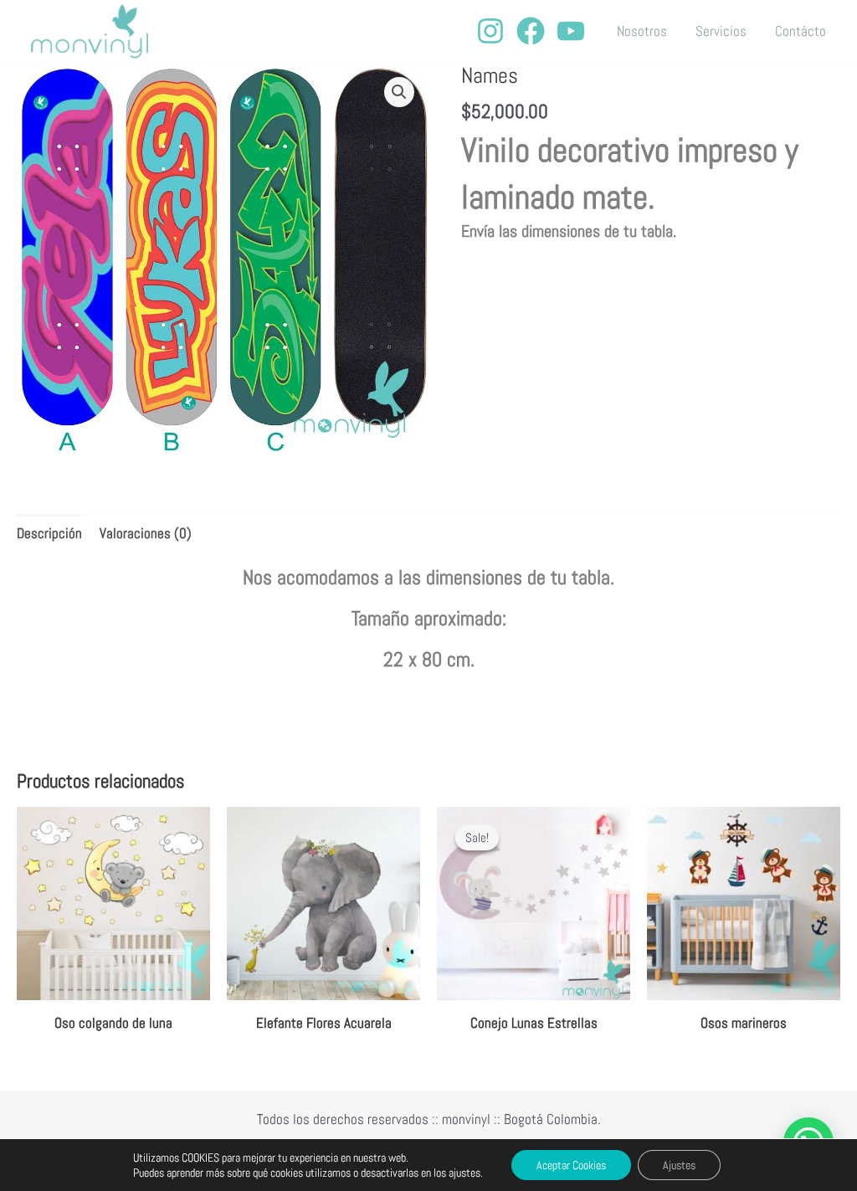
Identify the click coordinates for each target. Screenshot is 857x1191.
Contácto (800, 31)
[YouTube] (571, 31)
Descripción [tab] (49, 533)
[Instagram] (490, 31)
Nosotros (642, 31)
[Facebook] (531, 31)
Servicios (721, 31)
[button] (399, 92)
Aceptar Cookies (571, 1165)
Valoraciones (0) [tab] (146, 533)
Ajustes (679, 1165)
